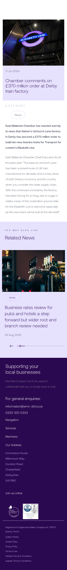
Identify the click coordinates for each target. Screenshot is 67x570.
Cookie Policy (11, 541)
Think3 (16, 531)
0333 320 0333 (16, 412)
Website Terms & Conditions (18, 556)
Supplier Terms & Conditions (18, 561)
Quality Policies (12, 537)
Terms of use (11, 551)
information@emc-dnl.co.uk (24, 406)
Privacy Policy (11, 546)
